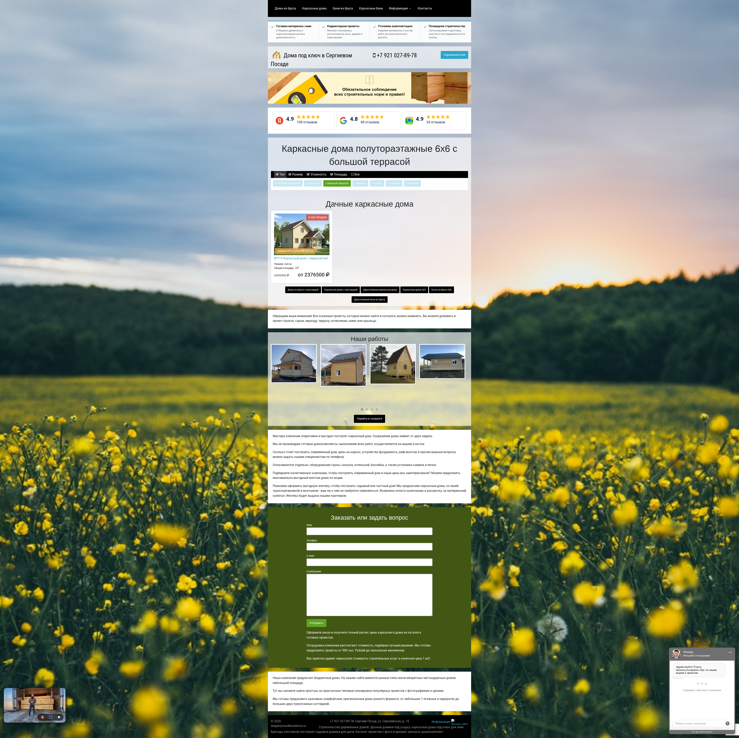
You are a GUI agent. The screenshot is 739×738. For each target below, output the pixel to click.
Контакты (425, 8)
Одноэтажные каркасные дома (380, 289)
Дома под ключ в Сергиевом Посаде (311, 59)
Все (356, 174)
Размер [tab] (297, 174)
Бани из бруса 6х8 (441, 289)
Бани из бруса (343, 8)
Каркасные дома (314, 8)
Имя (309, 525)
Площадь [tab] (340, 174)
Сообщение (314, 571)
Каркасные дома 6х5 (414, 289)
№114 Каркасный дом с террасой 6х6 (301, 258)
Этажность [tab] (318, 174)
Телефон (312, 540)
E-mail (310, 555)
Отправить (316, 623)
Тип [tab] (282, 174)
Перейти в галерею (369, 418)
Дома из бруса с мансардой (303, 289)
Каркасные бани (371, 8)
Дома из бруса (285, 8)
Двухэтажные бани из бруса (369, 299)
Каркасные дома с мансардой (340, 289)
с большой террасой (337, 183)
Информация (398, 8)
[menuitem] (285, 8)
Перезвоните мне (454, 55)
